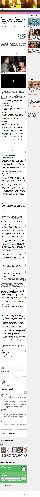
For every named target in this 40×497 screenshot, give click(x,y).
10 (30, 52)
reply (5, 399)
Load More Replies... (6, 408)
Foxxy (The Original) (5, 394)
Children (3, 373)
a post (13, 88)
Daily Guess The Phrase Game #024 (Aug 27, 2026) (33, 26)
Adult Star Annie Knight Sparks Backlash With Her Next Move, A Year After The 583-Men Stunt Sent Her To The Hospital (34, 50)
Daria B (5, 412)
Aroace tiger (4, 409)
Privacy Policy (32, 494)
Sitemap (20, 494)
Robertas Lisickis (5, 23)
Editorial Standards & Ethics (25, 494)
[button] (24, 445)
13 (30, 39)
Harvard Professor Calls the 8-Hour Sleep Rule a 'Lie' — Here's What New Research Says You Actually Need (34, 102)
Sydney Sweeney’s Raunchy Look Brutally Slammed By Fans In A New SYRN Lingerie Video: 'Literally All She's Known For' (34, 90)
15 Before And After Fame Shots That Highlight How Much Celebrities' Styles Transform (33, 37)
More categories (4, 475)
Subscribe (23, 478)
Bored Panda (4, 493)
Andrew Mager (8, 72)
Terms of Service (37, 494)
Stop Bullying (7, 283)
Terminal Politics (9, 356)
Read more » (8, 385)
